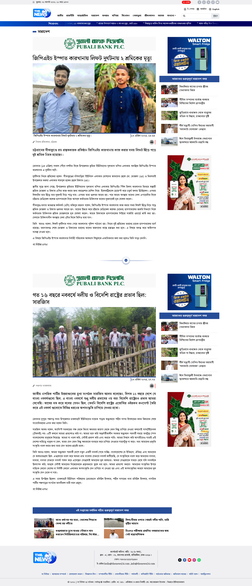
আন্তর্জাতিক (82, 16)
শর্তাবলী (134, 574)
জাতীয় (60, 16)
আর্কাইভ (203, 9)
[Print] (151, 142)
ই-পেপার (190, 9)
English (215, 9)
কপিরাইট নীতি (147, 574)
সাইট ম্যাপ (193, 574)
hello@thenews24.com (117, 564)
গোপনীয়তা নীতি (121, 574)
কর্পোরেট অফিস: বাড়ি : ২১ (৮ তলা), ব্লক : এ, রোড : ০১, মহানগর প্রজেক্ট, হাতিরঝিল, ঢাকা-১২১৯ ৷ (126, 553)
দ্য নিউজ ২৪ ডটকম (85, 582)
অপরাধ (105, 16)
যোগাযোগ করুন (75, 574)
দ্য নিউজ (45, 574)
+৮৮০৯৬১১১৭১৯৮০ (128, 559)
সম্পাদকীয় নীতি (105, 574)
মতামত (161, 16)
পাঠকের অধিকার (163, 574)
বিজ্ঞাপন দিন (90, 574)
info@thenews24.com (143, 564)
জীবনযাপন (150, 16)
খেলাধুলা (137, 16)
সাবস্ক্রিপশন (205, 574)
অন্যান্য (170, 16)
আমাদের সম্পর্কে (59, 574)
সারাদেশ (95, 16)
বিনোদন (126, 16)
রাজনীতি (70, 16)
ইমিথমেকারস (179, 582)
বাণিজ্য (115, 16)
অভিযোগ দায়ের (179, 574)
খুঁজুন (215, 16)
